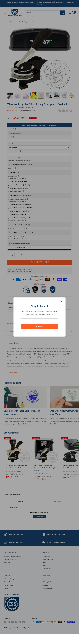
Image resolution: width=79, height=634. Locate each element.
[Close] (62, 301)
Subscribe (39, 326)
